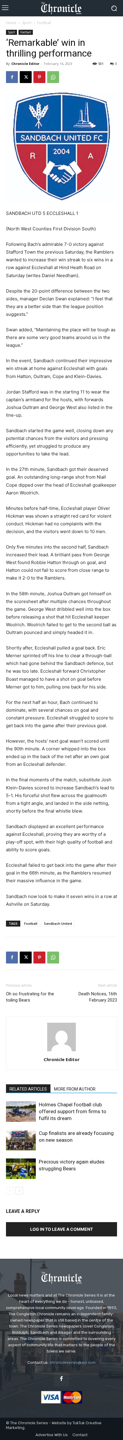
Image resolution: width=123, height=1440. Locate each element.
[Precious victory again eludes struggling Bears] (21, 1168)
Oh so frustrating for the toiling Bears (30, 997)
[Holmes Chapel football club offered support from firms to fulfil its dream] (21, 1111)
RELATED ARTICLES (28, 1089)
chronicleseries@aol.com (73, 1362)
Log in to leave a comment (61, 1229)
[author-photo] (61, 1051)
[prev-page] (9, 1190)
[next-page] (19, 1190)
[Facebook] (12, 77)
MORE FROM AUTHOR (75, 1089)
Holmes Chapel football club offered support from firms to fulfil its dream (72, 1111)
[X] (26, 77)
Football (44, 22)
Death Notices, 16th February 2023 (98, 997)
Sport (26, 22)
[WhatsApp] (53, 77)
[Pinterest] (39, 77)
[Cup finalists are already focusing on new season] (21, 1140)
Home (11, 22)
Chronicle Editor (25, 63)
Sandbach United (58, 923)
